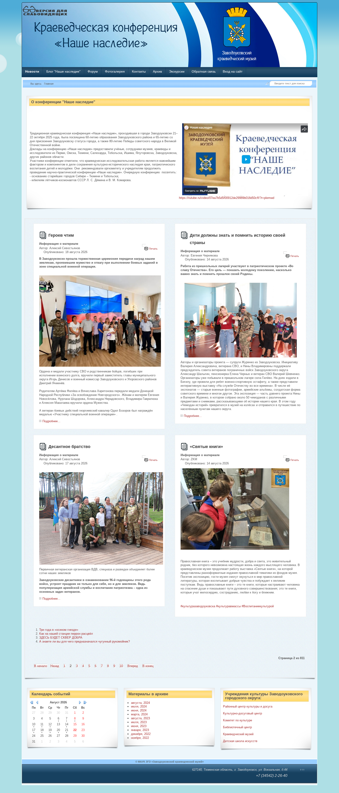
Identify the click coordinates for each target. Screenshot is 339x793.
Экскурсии (176, 71)
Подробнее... (51, 421)
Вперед (133, 666)
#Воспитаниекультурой (258, 606)
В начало (40, 666)
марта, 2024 (139, 714)
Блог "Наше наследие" (63, 71)
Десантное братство (69, 446)
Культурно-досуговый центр (242, 713)
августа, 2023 (140, 718)
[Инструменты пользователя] (144, 245)
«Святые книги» (206, 446)
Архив (157, 71)
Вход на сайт (232, 71)
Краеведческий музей (238, 734)
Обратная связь (204, 71)
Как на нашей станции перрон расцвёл (66, 633)
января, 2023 (140, 730)
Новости (32, 71)
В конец (148, 666)
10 (121, 666)
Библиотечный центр (237, 727)
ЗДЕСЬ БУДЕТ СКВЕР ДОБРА (60, 637)
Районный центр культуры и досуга (247, 706)
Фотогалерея (115, 71)
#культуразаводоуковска (198, 606)
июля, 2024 (139, 706)
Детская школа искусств (240, 741)
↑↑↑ (302, 769)
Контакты (139, 71)
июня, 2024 (138, 710)
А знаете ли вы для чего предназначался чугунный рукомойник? (84, 641)
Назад (55, 666)
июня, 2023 (138, 726)
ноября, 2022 (140, 738)
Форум (93, 71)
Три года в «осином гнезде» (58, 629)
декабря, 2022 (141, 734)
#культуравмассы (228, 606)
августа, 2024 (140, 703)
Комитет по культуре (237, 720)
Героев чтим (61, 235)
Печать (153, 248)
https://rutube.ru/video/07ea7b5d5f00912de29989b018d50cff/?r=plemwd (226, 198)
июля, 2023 (139, 722)
